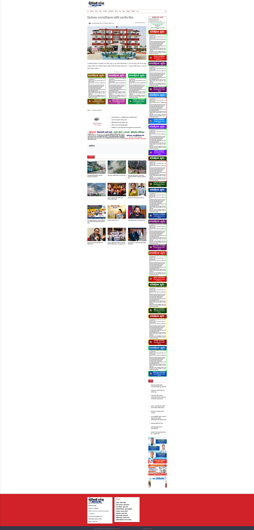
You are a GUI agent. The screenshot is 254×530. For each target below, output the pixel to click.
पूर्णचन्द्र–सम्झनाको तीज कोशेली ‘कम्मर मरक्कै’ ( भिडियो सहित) (115, 198)
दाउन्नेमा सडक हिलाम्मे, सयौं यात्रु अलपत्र (119, 120)
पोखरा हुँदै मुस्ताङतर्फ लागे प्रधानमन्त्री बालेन (136, 220)
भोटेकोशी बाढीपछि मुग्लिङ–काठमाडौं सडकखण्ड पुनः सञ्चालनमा (94, 176)
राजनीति (105, 11)
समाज (96, 11)
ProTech (150, 528)
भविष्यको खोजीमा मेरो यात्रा (113, 220)
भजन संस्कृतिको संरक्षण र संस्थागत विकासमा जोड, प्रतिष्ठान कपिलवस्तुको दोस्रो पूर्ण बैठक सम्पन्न (96, 221)
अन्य (137, 11)
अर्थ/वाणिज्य (111, 11)
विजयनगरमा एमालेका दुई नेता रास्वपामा (136, 198)
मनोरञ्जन (133, 11)
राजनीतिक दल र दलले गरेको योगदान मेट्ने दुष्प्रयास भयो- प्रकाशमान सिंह (125, 127)
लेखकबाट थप (96, 125)
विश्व (120, 11)
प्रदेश (100, 11)
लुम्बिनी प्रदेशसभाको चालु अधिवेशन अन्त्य (119, 122)
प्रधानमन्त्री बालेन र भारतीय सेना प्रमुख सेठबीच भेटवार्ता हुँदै (137, 243)
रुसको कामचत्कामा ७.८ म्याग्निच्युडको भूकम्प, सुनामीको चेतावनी (124, 117)
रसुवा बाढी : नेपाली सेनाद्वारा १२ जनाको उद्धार (117, 175)
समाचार (91, 11)
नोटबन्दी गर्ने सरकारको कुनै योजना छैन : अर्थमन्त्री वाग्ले (95, 243)
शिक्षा (124, 11)
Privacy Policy (116, 528)
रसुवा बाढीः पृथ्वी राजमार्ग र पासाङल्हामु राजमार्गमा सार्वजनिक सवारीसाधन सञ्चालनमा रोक (137, 176)
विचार (116, 11)
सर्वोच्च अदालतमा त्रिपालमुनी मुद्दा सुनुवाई (119, 125)
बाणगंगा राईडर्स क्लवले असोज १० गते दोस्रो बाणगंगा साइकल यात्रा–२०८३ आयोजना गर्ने (116, 243)
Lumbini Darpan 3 (96, 23)
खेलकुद (128, 11)
